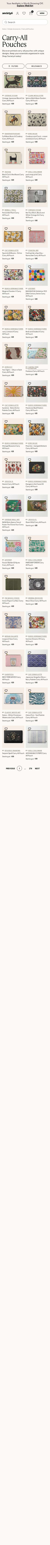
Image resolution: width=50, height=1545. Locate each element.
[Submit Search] (6, 22)
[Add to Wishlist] (6, 74)
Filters (15, 66)
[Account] (17, 13)
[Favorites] (24, 13)
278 (30, 768)
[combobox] (25, 22)
